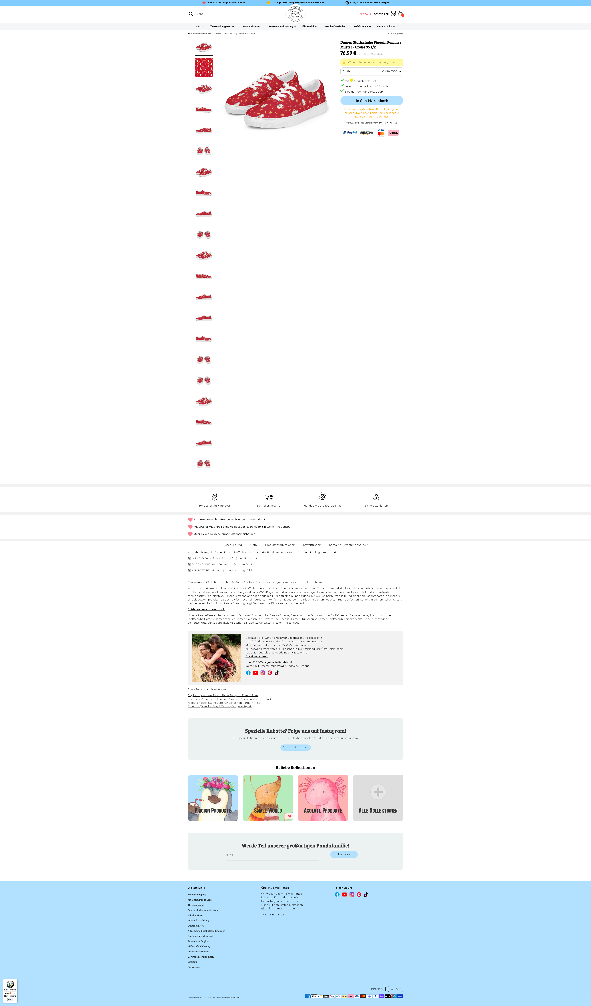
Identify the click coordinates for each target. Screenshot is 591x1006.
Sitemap (192, 961)
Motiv (253, 545)
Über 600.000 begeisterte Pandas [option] (226, 3)
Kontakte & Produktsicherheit (348, 545)
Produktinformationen (280, 545)
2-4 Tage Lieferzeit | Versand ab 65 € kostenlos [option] (297, 3)
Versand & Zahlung (198, 920)
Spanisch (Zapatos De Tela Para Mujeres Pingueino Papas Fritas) (229, 699)
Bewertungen (312, 545)
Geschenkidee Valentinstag (203, 910)
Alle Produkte (309, 26)
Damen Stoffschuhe (202, 33)
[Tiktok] (277, 672)
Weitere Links (384, 26)
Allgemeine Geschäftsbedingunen (206, 930)
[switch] (10, 999)
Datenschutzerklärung (200, 935)
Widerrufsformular (198, 951)
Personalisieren (252, 26)
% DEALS (365, 14)
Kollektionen (361, 26)
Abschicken (344, 854)
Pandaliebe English (198, 941)
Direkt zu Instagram (295, 747)
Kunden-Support (197, 894)
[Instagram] (263, 672)
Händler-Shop (195, 915)
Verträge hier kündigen (201, 956)
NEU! (199, 26)
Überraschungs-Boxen (222, 26)
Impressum (194, 967)
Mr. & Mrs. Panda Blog (200, 899)
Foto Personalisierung (281, 26)
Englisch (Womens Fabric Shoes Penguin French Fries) (223, 695)
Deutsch (375, 988)
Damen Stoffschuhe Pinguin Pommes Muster (235, 33)
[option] (367, 3)
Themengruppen (197, 905)
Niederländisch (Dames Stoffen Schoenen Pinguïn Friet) (224, 702)
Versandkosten (377, 54)
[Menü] (586, 999)
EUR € (394, 988)
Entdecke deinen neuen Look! (206, 609)
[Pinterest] (270, 672)
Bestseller (381, 14)
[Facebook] (248, 672)
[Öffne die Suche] (191, 14)
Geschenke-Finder (335, 26)
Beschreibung (232, 545)
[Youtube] (255, 672)
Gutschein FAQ (196, 925)
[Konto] (393, 14)
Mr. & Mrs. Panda (214, 997)
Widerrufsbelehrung (199, 946)
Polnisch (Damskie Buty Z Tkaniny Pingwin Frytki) (220, 706)
